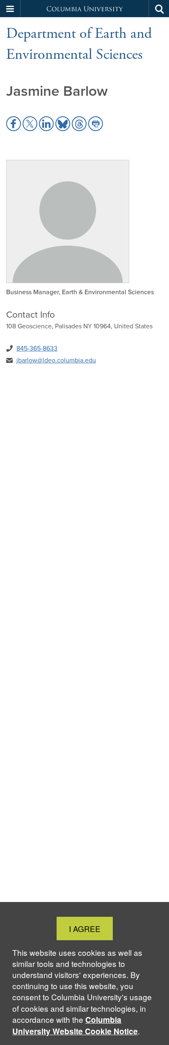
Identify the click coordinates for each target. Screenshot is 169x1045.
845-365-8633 (36, 348)
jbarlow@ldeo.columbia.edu (56, 360)
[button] (10, 8)
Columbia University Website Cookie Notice (75, 1025)
